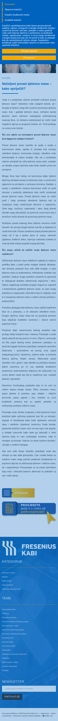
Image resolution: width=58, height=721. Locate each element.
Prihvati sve (29, 58)
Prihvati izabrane (29, 51)
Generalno (10, 4)
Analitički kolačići (13, 20)
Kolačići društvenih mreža (17, 15)
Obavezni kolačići (13, 9)
